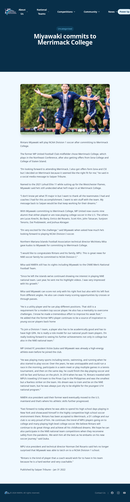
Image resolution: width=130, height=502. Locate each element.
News (111, 11)
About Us (22, 11)
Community (90, 11)
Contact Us (100, 492)
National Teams (42, 11)
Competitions (65, 11)
